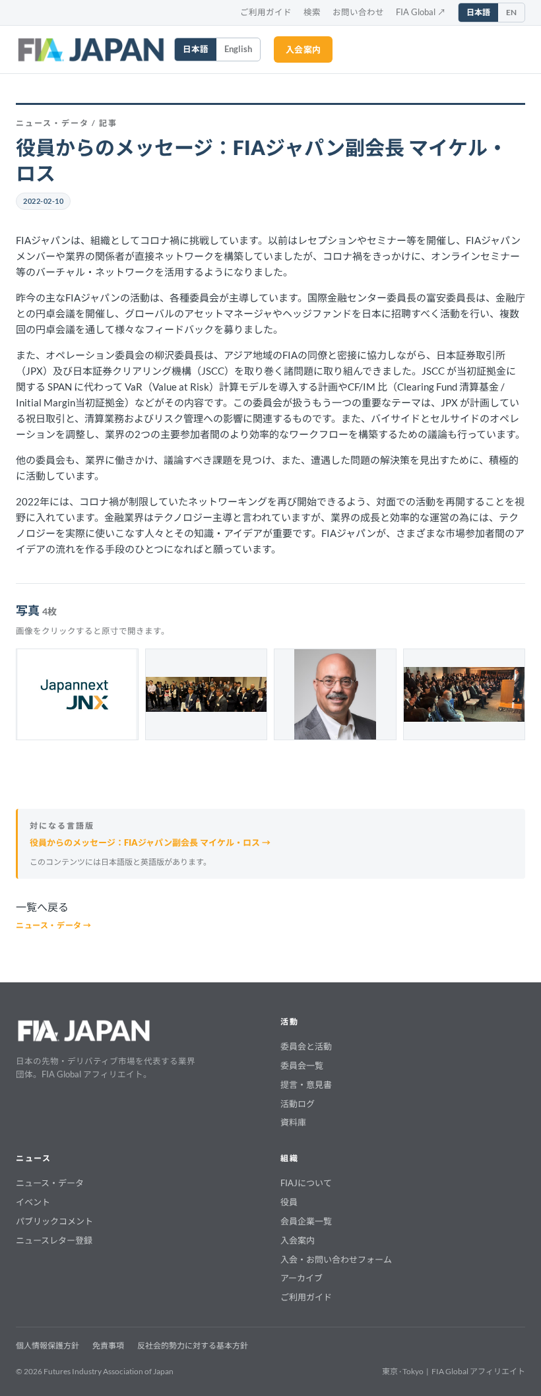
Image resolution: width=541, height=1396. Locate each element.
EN (511, 12)
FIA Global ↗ (421, 12)
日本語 (478, 12)
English (238, 49)
